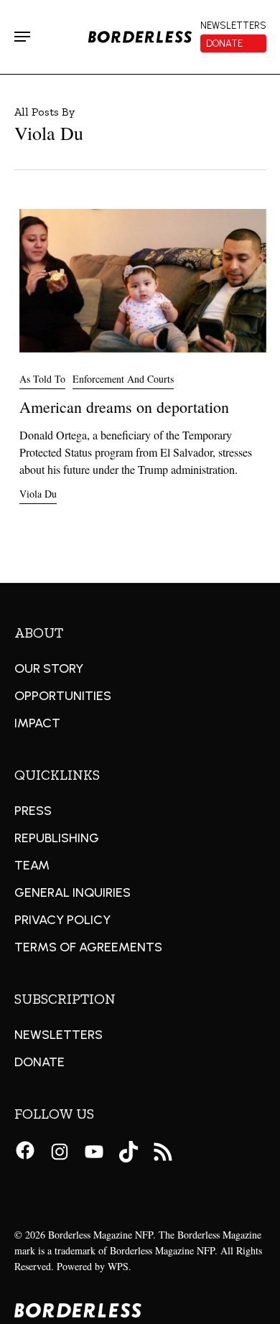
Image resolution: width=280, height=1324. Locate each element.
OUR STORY (48, 668)
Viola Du (38, 493)
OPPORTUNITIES (62, 696)
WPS (118, 1266)
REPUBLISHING (56, 838)
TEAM (32, 865)
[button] (22, 36)
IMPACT (37, 723)
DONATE (39, 1062)
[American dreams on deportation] (142, 340)
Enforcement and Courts (123, 379)
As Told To (42, 379)
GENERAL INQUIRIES (72, 892)
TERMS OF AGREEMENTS (88, 947)
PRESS (33, 811)
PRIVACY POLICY (62, 920)
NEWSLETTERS (58, 1035)
